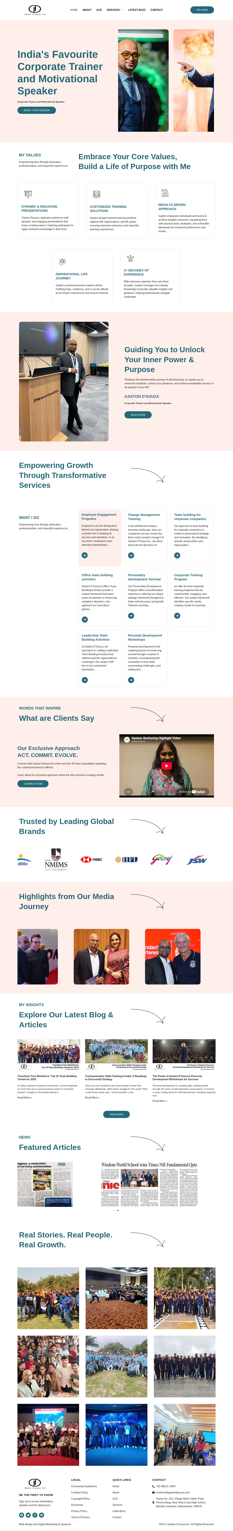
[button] (21, 1185)
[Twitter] (28, 1515)
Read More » (24, 1097)
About (87, 10)
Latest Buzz (137, 10)
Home (74, 10)
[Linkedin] (41, 1515)
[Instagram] (34, 1515)
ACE (99, 10)
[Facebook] (21, 1515)
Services (113, 10)
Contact (156, 10)
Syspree (66, 1524)
